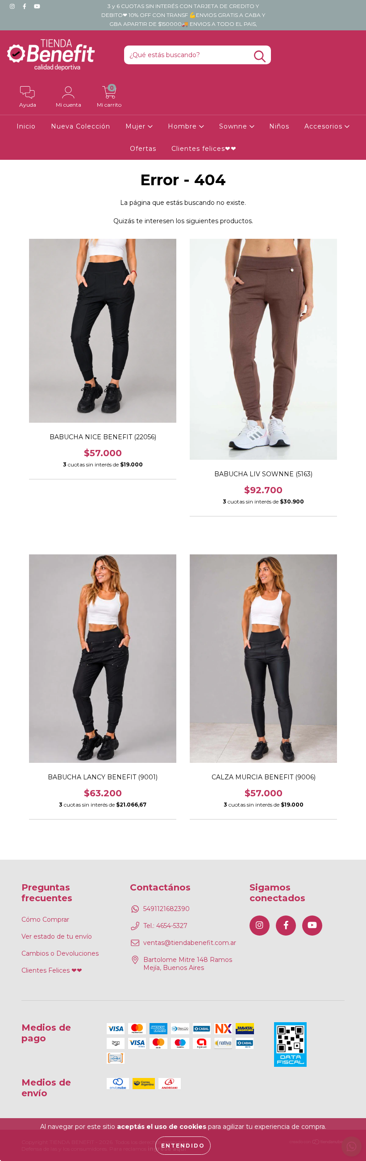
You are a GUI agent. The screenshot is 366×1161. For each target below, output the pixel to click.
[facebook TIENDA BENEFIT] (25, 6)
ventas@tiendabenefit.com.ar (189, 943)
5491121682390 (166, 909)
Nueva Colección (80, 126)
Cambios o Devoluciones (60, 953)
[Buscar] (260, 56)
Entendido (183, 1145)
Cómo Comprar (45, 919)
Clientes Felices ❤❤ (51, 970)
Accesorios (324, 126)
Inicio (26, 126)
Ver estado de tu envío (56, 936)
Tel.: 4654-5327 (165, 926)
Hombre (183, 126)
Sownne (234, 126)
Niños (279, 126)
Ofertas (143, 149)
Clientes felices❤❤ (204, 149)
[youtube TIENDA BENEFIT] (37, 6)
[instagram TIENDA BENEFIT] (13, 6)
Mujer (136, 126)
